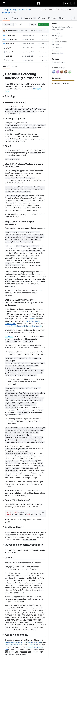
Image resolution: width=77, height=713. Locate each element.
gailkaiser (9, 30)
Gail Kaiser (38, 642)
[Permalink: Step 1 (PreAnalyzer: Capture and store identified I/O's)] (3, 165)
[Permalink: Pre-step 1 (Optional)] (3, 102)
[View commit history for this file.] (46, 30)
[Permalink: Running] (3, 96)
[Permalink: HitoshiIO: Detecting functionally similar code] (3, 76)
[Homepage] (38, 3)
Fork (60, 9)
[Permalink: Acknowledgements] (3, 634)
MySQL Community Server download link (26, 326)
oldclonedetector (11, 39)
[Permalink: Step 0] (3, 146)
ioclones (6, 12)
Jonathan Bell (28, 642)
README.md (10, 60)
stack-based (10, 43)
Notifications (48, 9)
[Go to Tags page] (21, 24)
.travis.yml (9, 52)
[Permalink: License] (3, 557)
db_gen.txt (9, 336)
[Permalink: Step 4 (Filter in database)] (3, 500)
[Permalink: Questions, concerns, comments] (3, 544)
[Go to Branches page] (16, 24)
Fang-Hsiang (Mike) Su (13, 642)
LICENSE (9, 56)
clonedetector (10, 35)
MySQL (32, 319)
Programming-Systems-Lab (17, 9)
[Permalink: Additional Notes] (3, 527)
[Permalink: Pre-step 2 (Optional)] (3, 118)
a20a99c (33, 30)
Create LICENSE (27, 56)
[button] (43, 511)
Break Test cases (27, 48)
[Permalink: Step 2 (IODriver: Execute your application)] (3, 222)
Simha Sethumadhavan (13, 645)
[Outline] (46, 66)
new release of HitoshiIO (30, 35)
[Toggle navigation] (3, 3)
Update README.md (20, 30)
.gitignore (9, 48)
